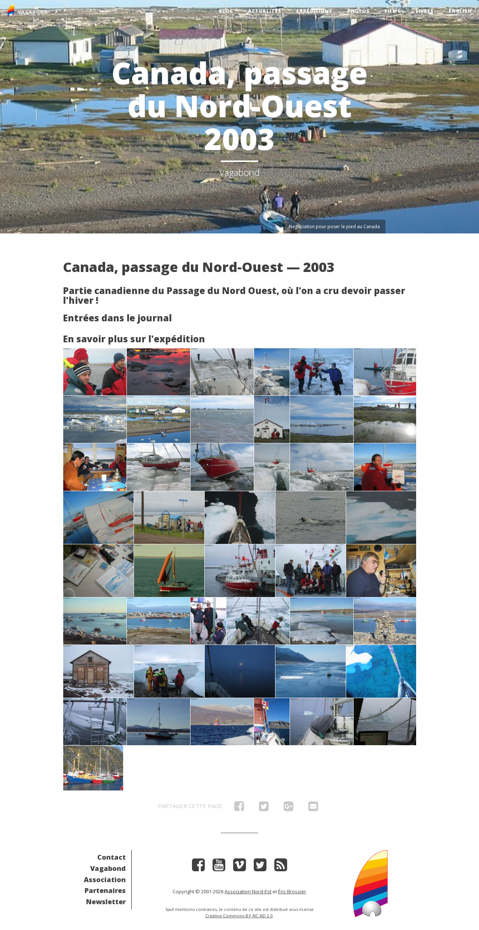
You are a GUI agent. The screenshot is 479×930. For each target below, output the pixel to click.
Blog (226, 11)
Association (105, 879)
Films (393, 11)
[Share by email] (313, 808)
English (460, 11)
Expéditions (314, 11)
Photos (358, 11)
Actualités (264, 11)
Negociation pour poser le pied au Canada (334, 226)
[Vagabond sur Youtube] (219, 867)
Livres (425, 11)
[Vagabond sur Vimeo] (239, 867)
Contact (111, 857)
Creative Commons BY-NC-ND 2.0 (238, 915)
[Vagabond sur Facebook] (198, 867)
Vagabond (108, 868)
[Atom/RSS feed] (280, 867)
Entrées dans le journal (117, 318)
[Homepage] (370, 883)
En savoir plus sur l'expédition (134, 339)
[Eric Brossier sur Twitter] (260, 867)
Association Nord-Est (248, 891)
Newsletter (106, 901)
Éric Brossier (292, 891)
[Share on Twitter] (264, 808)
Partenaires (105, 890)
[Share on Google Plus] (288, 808)
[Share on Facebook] (239, 808)
